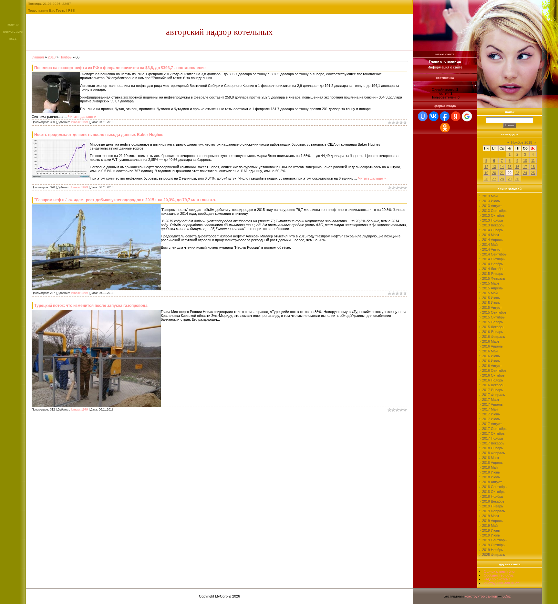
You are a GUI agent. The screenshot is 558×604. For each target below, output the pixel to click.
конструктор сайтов (481, 596)
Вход (12, 38)
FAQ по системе (497, 579)
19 (486, 173)
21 (502, 173)
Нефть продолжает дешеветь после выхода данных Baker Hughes (98, 134)
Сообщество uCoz (499, 575)
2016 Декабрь (493, 385)
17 (525, 167)
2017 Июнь (491, 414)
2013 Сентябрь (494, 211)
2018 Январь (492, 448)
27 (494, 179)
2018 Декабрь (493, 501)
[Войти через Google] (467, 116)
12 (486, 167)
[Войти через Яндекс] (455, 116)
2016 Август (492, 366)
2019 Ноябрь (492, 550)
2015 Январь (492, 274)
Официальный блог (500, 571)
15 (510, 167)
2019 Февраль (493, 511)
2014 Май (490, 244)
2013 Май (490, 196)
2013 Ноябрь (492, 220)
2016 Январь (492, 332)
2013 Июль (491, 201)
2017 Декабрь (493, 443)
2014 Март (490, 235)
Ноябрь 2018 (521, 142)
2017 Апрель (492, 404)
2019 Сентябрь (494, 540)
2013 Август (492, 206)
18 (533, 167)
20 (494, 173)
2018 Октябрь (493, 492)
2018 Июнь (491, 472)
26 (486, 179)
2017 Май (490, 409)
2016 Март (490, 341)
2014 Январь (492, 230)
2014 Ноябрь (492, 264)
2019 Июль (491, 535)
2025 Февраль (493, 555)
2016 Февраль (493, 336)
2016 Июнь (491, 356)
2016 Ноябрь (492, 380)
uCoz (506, 596)
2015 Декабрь (493, 327)
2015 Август (492, 307)
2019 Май (490, 525)
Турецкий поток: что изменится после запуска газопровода (91, 305)
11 (533, 160)
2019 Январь (492, 506)
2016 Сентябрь (494, 370)
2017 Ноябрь (492, 438)
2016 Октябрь (493, 375)
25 (533, 173)
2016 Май (490, 351)
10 (525, 160)
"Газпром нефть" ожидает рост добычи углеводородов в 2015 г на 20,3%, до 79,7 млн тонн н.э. (125, 200)
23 (517, 173)
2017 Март (490, 399)
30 (517, 179)
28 (502, 179)
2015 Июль (491, 303)
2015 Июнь (491, 298)
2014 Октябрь (493, 259)
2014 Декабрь (493, 269)
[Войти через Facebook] (445, 116)
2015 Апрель (492, 288)
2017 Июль (491, 419)
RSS (71, 10)
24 (525, 173)
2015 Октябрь (493, 317)
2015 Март (490, 283)
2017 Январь (492, 390)
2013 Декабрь (493, 225)
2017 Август (492, 424)
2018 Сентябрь (494, 487)
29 (510, 179)
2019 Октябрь (493, 545)
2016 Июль (491, 361)
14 (502, 167)
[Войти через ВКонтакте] (434, 116)
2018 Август (492, 482)
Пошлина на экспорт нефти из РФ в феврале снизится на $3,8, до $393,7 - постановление (120, 68)
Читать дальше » (82, 117)
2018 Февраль (493, 453)
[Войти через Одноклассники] (445, 127)
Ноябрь (65, 57)
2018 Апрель (492, 462)
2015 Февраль (493, 278)
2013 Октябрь (493, 215)
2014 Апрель (492, 240)
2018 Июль (491, 477)
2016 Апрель (492, 346)
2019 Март (490, 516)
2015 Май (490, 293)
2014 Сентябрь (494, 254)
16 (517, 167)
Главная (13, 24)
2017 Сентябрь (494, 429)
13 (494, 167)
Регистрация (13, 31)
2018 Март (490, 458)
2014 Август (492, 249)
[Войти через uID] (423, 116)
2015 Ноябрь (492, 322)
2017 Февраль (493, 395)
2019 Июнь (491, 530)
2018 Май (490, 467)
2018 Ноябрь (492, 496)
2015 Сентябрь (494, 312)
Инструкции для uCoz (501, 583)
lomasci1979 (79, 122)
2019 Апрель (492, 521)
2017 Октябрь (493, 433)
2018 (52, 57)
